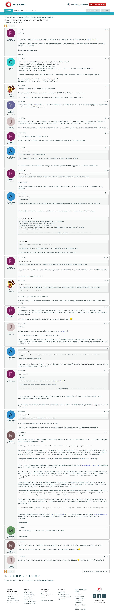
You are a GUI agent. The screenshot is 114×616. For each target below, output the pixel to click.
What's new (18, 10)
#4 (108, 101)
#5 (108, 118)
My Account (62, 599)
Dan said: (22, 242)
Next (11, 26)
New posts (7, 14)
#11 (108, 280)
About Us (10, 596)
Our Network (11, 598)
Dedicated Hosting (30, 601)
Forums (8, 10)
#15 (108, 370)
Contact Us (61, 592)
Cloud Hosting (28, 599)
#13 (108, 323)
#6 (108, 133)
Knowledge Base (63, 594)
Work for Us (78, 594)
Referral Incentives (13, 601)
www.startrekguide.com (59, 514)
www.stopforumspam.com (91, 465)
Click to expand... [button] (63, 233)
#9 (108, 193)
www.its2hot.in (92, 39)
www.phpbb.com (100, 514)
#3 (108, 85)
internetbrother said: (25, 218)
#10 (108, 257)
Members (30, 10)
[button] (24, 10)
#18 (108, 527)
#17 (108, 432)
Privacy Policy (79, 596)
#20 (107, 556)
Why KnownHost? (13, 594)
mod (35, 105)
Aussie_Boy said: (24, 174)
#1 (108, 29)
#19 (108, 542)
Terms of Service (80, 598)
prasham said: (23, 151)
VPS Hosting (28, 597)
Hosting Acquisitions (13, 603)
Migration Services (47, 600)
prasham (8, 22)
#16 (108, 411)
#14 (108, 348)
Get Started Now (97, 4)
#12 (108, 307)
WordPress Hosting (30, 603)
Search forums (17, 14)
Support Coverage (80, 609)
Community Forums (64, 597)
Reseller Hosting (29, 594)
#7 (108, 147)
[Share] (105, 30)
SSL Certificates (46, 598)
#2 (108, 58)
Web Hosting (28, 592)
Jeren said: (22, 374)
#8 (108, 170)
